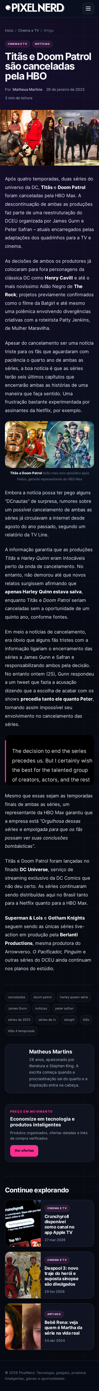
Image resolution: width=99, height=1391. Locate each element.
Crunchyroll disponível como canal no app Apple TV (59, 1224)
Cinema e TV (28, 30)
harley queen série (74, 997)
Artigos (54, 1314)
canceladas (16, 997)
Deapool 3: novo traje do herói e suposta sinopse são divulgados (62, 1276)
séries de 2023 (19, 1020)
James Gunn (17, 1008)
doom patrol (43, 997)
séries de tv (47, 1020)
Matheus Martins (27, 89)
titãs (86, 1020)
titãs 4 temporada (21, 1031)
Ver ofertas (24, 1150)
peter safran (64, 1008)
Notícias (42, 43)
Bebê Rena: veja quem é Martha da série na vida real (63, 1327)
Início (9, 30)
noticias (41, 1008)
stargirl (69, 1020)
